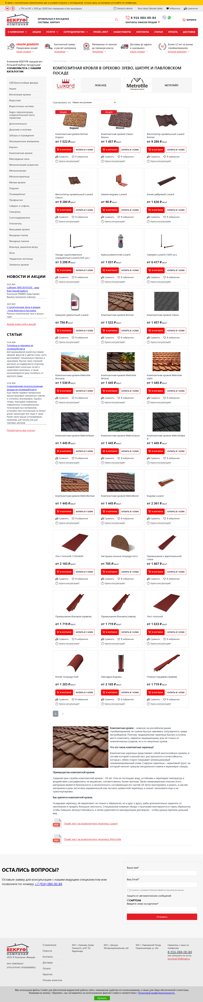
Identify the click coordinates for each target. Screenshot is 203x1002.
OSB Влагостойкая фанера (23, 82)
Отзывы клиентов (52, 980)
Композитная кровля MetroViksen (74, 435)
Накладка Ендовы (111, 676)
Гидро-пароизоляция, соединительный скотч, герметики (22, 114)
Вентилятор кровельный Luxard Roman (165, 135)
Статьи (158, 31)
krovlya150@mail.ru (179, 958)
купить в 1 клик (84, 149)
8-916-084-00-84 (180, 951)
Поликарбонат (17, 194)
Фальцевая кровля (19, 229)
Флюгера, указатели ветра (23, 247)
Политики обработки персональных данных (166, 890)
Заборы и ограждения (21, 135)
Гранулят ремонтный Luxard (71, 314)
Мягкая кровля (17, 182)
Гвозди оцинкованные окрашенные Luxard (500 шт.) (72, 256)
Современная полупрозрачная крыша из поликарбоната (25, 387)
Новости (47, 950)
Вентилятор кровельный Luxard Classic (74, 196)
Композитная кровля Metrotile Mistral (118, 377)
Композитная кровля (21, 153)
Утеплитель (15, 223)
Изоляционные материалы (24, 141)
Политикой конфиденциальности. (156, 993)
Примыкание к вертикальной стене (164, 557)
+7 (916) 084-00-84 (48, 883)
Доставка (189, 31)
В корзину (66, 149)
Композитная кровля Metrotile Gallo (164, 377)
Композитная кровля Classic (163, 314)
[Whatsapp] (169, 18)
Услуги (50, 31)
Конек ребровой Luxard (160, 194)
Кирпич (13, 147)
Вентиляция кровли (20, 94)
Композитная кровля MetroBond (119, 495)
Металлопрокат (17, 170)
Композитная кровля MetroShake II (166, 437)
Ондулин (14, 188)
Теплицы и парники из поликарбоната (20, 347)
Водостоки (15, 100)
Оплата (173, 31)
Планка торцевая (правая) (162, 676)
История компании (177, 51)
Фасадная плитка (18, 235)
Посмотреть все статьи (21, 430)
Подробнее (59, 51)
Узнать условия (23, 51)
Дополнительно (18, 123)
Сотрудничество (74, 31)
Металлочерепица (19, 176)
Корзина (191, 19)
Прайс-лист (100, 31)
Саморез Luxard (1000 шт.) (162, 254)
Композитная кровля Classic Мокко (117, 135)
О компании (16, 31)
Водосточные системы (21, 106)
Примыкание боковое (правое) (73, 616)
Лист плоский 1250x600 (69, 556)
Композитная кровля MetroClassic (120, 435)
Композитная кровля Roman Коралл (71, 135)
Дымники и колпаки (20, 129)
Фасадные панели (19, 241)
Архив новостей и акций (21, 324)
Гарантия (47, 974)
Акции (37, 31)
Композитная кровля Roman (117, 314)
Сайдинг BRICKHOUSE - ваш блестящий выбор (23, 289)
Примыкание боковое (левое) (118, 616)
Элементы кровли (19, 264)
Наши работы (122, 31)
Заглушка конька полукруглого (119, 556)
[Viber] (164, 18)
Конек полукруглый (67, 676)
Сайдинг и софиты (19, 205)
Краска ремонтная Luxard (115, 254)
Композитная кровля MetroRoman (75, 495)
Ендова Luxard (155, 495)
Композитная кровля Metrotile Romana (72, 377)
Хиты (12, 252)
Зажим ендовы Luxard (114, 194)
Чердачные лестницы (21, 258)
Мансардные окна (19, 158)
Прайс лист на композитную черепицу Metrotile (92, 839)
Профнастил (16, 200)
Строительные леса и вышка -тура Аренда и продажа (23, 308)
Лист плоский (155, 616)
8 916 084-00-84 (143, 18)
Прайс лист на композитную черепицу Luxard (90, 823)
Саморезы (15, 211)
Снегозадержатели (19, 217)
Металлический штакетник (23, 164)
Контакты (142, 31)
